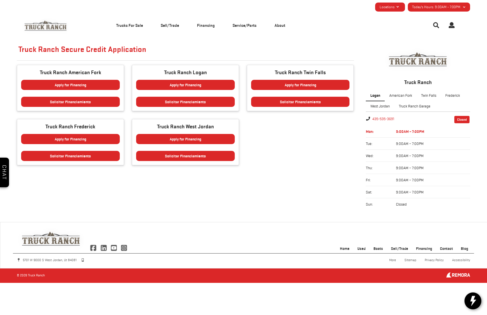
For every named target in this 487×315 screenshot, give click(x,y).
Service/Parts (244, 25)
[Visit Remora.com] (458, 276)
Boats (378, 248)
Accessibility (461, 260)
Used (361, 248)
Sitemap (410, 260)
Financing (206, 25)
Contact (446, 248)
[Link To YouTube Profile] (114, 247)
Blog (464, 248)
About (280, 25)
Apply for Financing (70, 85)
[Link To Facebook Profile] (94, 247)
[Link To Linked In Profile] (104, 247)
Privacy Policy (434, 260)
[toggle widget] (472, 300)
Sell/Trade (170, 25)
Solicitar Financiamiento (70, 102)
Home (344, 248)
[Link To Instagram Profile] (124, 247)
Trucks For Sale (129, 25)
